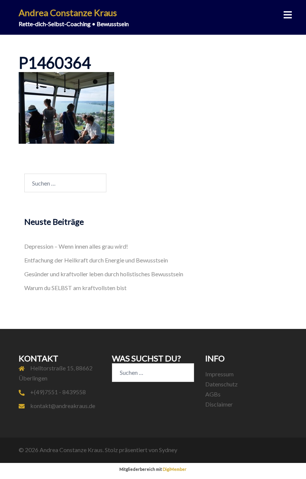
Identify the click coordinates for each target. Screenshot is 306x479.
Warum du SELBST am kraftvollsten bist (75, 287)
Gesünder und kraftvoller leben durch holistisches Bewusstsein (103, 273)
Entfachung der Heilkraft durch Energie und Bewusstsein (96, 260)
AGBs (213, 394)
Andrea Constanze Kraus (68, 12)
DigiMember (175, 469)
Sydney (168, 449)
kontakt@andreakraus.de (62, 405)
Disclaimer (219, 404)
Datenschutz (221, 384)
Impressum (219, 373)
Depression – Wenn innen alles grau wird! (76, 246)
